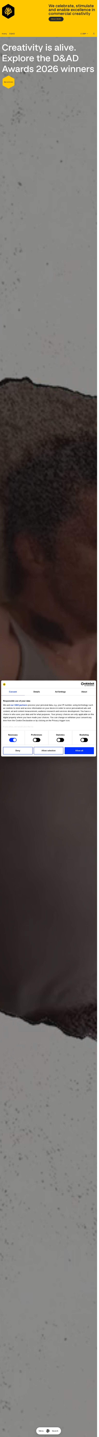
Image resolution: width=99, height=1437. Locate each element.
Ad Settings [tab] (60, 692)
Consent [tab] (13, 692)
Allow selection (49, 751)
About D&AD (56, 19)
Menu (41, 1431)
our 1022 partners (18, 705)
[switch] (36, 740)
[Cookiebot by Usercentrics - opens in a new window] (83, 684)
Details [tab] (37, 692)
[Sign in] (94, 33)
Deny (17, 751)
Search (55, 1431)
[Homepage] (48, 1430)
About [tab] (84, 692)
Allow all (79, 751)
